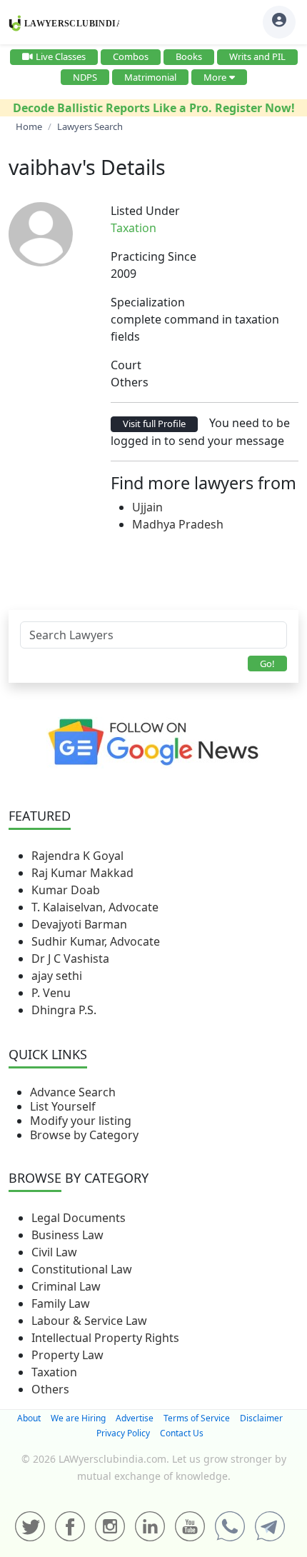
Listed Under (145, 211)
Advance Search (73, 1092)
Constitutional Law (81, 1269)
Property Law (67, 1355)
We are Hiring (78, 1418)
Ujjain (147, 507)
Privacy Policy (123, 1433)
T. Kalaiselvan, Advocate (94, 907)
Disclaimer (261, 1418)
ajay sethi (56, 975)
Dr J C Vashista (70, 958)
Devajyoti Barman (79, 924)
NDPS (85, 77)
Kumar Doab (65, 890)
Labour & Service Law (89, 1320)
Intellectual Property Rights (105, 1338)
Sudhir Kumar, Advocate (95, 941)
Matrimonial (150, 77)
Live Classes (61, 56)
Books (189, 56)
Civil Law (54, 1252)
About (29, 1418)
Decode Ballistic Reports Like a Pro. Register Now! (154, 108)
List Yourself (63, 1106)
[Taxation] (164, 228)
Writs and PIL (257, 56)
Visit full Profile (154, 423)
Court (126, 365)
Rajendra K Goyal (77, 855)
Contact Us (181, 1433)
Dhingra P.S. (63, 1010)
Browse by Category (84, 1135)
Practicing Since (153, 256)
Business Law (67, 1235)
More (214, 77)
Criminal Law (66, 1286)
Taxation (54, 1372)
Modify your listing (80, 1120)
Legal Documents (78, 1218)
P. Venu (51, 993)
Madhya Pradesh (177, 524)
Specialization (148, 302)
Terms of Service (196, 1418)
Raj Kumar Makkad (82, 873)
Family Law (60, 1303)
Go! (267, 663)
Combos (131, 56)
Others (50, 1389)
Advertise (135, 1418)
